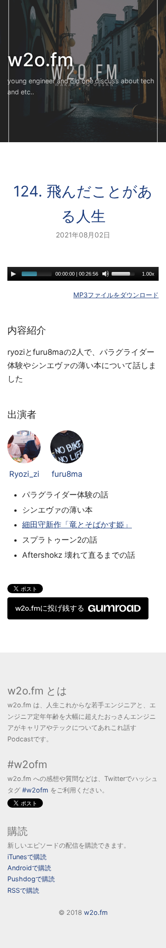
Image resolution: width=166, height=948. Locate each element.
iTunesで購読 (27, 857)
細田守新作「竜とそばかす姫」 (77, 524)
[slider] (124, 273)
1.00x (148, 274)
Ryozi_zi (24, 474)
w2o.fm (40, 59)
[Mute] (105, 273)
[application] (83, 274)
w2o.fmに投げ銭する (49, 608)
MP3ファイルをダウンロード (116, 295)
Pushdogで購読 (31, 879)
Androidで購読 (29, 868)
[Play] (13, 273)
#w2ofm (35, 790)
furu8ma (67, 474)
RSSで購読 (23, 890)
